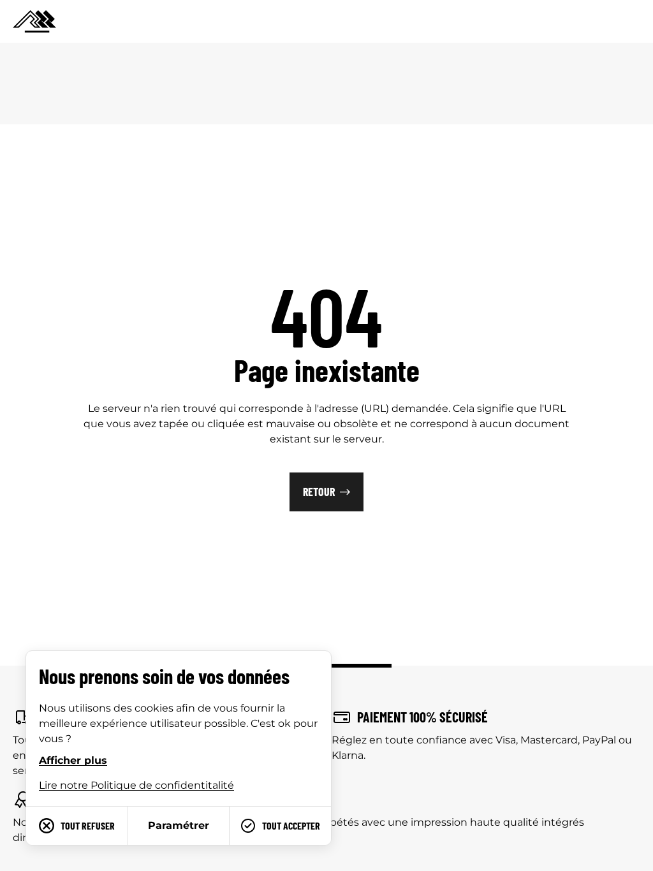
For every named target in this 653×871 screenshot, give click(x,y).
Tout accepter (291, 825)
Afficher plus (73, 760)
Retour (319, 492)
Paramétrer (178, 825)
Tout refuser (88, 825)
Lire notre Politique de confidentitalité (136, 785)
